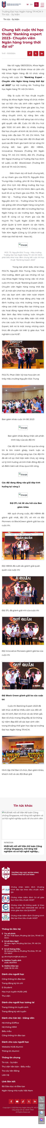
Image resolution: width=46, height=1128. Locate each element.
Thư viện (6, 996)
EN (31, 4)
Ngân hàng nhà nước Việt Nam (17, 1090)
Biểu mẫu (7, 1031)
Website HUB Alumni (12, 1047)
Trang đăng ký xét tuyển (14, 1011)
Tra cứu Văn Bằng (10, 1071)
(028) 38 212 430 (11, 968)
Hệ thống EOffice (10, 1023)
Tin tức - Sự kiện (11, 19)
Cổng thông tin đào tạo (13, 979)
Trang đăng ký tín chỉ (12, 983)
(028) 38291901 (10, 962)
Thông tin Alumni (10, 1051)
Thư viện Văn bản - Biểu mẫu (16, 1066)
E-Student (7, 987)
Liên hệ (5, 1075)
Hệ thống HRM (9, 1027)
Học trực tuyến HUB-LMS (14, 992)
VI (27, 4)
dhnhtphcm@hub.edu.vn (15, 957)
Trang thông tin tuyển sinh (15, 1007)
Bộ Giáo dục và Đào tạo (13, 1086)
